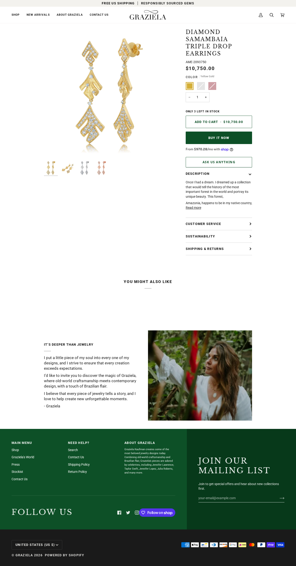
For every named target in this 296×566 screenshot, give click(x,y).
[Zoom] (109, 94)
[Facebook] (119, 513)
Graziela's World (23, 457)
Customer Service (203, 224)
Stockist (17, 472)
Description (198, 173)
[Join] (278, 498)
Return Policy (77, 472)
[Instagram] (137, 513)
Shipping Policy (79, 464)
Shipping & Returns (205, 249)
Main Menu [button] (22, 443)
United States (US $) (35, 545)
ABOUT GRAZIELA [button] (139, 443)
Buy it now (218, 138)
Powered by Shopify (64, 555)
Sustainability (200, 236)
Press (16, 464)
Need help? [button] (78, 443)
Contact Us (20, 479)
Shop (15, 450)
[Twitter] (128, 513)
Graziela (24, 555)
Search (73, 450)
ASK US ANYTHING (219, 162)
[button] (17, 15)
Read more (193, 207)
